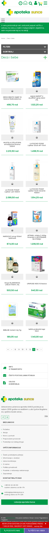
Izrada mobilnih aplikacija (35, 522)
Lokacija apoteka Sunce (24, 502)
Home (3, 38)
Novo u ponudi (8, 436)
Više (46, 416)
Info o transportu (15, 368)
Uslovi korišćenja (14, 382)
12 (30, 349)
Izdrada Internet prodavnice (10, 522)
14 (37, 349)
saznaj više (38, 526)
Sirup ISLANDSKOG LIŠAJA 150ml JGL (12, 284)
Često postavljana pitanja (22, 375)
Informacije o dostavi (11, 458)
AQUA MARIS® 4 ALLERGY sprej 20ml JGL (37, 98)
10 (22, 349)
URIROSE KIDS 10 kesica (37, 284)
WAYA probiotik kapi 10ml (37, 330)
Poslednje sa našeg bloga (13, 442)
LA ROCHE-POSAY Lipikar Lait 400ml (12, 191)
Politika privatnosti (10, 467)
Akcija (5, 432)
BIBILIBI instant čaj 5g (12, 330)
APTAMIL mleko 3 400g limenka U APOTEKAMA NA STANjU (36, 237)
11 (26, 349)
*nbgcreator (42, 518)
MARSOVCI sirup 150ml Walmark (12, 237)
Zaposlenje (7, 473)
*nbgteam (4, 520)
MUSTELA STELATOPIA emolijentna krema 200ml (12, 144)
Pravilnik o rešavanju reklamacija (16, 470)
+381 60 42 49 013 (11, 485)
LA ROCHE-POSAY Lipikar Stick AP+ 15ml (37, 144)
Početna (6, 429)
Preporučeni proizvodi (11, 439)
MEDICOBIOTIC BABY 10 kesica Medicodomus (12, 98)
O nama (6, 464)
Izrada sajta (23, 522)
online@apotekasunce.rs (14, 492)
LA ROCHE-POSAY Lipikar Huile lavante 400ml (36, 191)
